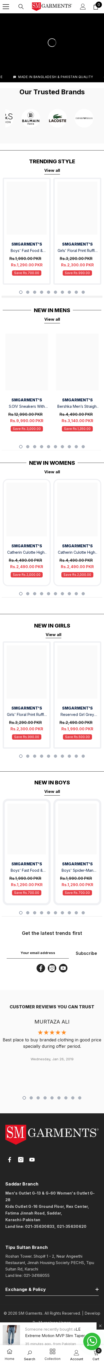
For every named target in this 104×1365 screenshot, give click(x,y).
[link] (9, 1352)
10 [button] (83, 292)
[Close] (100, 1326)
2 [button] (27, 292)
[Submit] (84, 1238)
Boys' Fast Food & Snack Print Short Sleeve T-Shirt (27, 251)
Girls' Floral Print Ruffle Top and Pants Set (77, 251)
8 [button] (69, 292)
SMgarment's (26, 546)
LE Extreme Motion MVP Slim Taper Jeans (55, 1335)
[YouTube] (63, 968)
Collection (53, 1359)
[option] (26, 231)
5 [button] (48, 292)
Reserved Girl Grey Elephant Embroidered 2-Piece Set (77, 715)
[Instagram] (52, 968)
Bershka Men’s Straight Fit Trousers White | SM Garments (77, 407)
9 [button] (76, 292)
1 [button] (20, 292)
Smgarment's (26, 244)
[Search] (21, 6)
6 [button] (55, 292)
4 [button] (41, 292)
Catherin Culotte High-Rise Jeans (26, 553)
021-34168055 (37, 1275)
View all (52, 170)
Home (9, 1359)
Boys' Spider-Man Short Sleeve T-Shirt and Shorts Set (77, 871)
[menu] (6, 6)
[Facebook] (41, 968)
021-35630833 (39, 1226)
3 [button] (34, 292)
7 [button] (62, 292)
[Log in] (83, 7)
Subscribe (86, 953)
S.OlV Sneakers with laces (27, 407)
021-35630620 (71, 1226)
